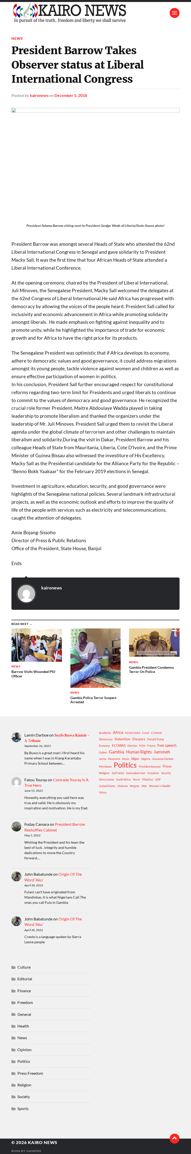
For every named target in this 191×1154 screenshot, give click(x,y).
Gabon (103, 752)
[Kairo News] (95, 13)
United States (107, 785)
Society (23, 1096)
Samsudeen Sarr (135, 773)
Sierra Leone (106, 779)
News (17, 38)
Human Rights (139, 751)
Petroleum (105, 766)
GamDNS (33, 1151)
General (24, 1014)
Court (145, 732)
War (144, 786)
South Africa (123, 779)
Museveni (114, 758)
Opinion (24, 1049)
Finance (24, 990)
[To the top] (175, 1139)
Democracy (106, 739)
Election (132, 745)
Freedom (25, 1002)
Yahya (102, 792)
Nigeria (145, 758)
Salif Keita (118, 773)
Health (23, 1026)
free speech (166, 745)
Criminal (156, 732)
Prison (167, 766)
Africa (118, 732)
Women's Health (160, 786)
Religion (104, 773)
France (151, 745)
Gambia (116, 751)
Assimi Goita (132, 732)
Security (166, 773)
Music (125, 758)
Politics (125, 765)
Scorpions (153, 773)
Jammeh (162, 751)
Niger (135, 759)
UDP (158, 779)
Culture (24, 967)
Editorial (24, 978)
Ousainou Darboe (162, 758)
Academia (105, 732)
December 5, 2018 (70, 95)
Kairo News (42, 1142)
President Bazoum (150, 766)
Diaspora (138, 739)
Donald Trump (155, 739)
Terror (136, 779)
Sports (23, 1108)
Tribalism (147, 779)
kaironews (39, 95)
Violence (122, 785)
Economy (104, 745)
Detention (122, 739)
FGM (142, 745)
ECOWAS (119, 745)
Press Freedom (30, 1073)
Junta (102, 759)
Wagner (135, 785)
